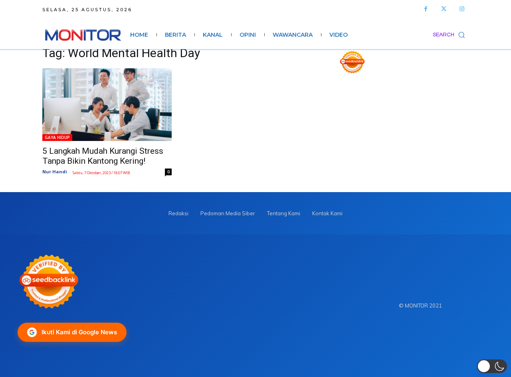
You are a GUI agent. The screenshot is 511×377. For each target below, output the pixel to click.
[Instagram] (462, 9)
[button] (451, 35)
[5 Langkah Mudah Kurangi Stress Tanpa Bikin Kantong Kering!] (107, 104)
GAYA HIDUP (57, 137)
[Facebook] (426, 9)
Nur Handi (54, 172)
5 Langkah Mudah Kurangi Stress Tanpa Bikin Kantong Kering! (102, 156)
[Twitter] (444, 9)
